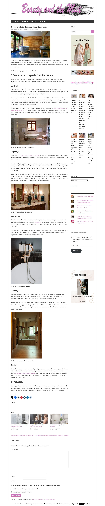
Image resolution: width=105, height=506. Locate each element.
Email (13, 476)
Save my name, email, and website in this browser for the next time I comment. (36, 485)
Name (13, 472)
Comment (14, 449)
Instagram (16, 21)
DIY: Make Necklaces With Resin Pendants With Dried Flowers (51, 435)
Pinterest (42, 21)
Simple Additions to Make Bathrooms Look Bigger (37, 425)
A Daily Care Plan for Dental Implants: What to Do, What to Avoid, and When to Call (74, 150)
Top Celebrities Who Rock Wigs (85, 196)
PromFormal (74, 186)
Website (13, 481)
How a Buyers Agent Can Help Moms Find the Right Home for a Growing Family (90, 150)
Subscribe (76, 251)
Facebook (25, 21)
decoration (29, 29)
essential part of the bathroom (30, 155)
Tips (37, 29)
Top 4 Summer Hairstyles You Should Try (22, 435)
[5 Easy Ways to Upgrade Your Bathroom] (59, 419)
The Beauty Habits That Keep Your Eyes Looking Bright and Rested (91, 108)
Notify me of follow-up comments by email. (25, 489)
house (34, 29)
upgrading (38, 222)
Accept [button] (81, 504)
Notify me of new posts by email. (22, 492)
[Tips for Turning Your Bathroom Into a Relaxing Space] (20, 419)
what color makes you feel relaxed (25, 373)
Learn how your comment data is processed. (43, 499)
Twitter (33, 21)
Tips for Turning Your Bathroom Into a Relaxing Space (19, 425)
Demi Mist (22, 29)
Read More (87, 504)
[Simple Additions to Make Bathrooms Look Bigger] (39, 419)
